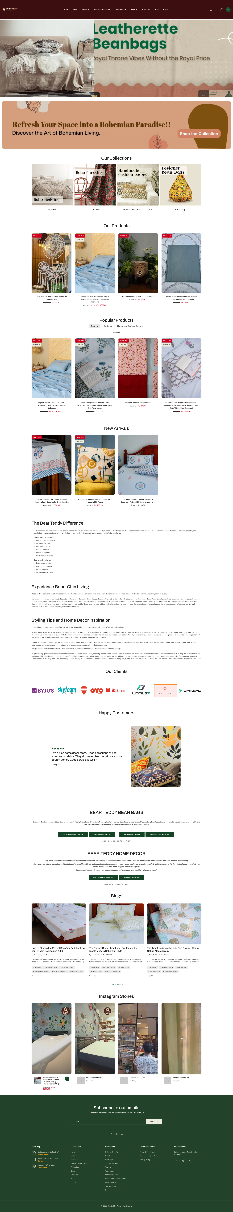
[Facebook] (111, 1134)
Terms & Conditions (147, 1152)
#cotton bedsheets (67, 967)
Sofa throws (110, 1156)
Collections (75, 1167)
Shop (73, 1156)
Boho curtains (110, 1182)
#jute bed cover (123, 967)
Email (77, 1121)
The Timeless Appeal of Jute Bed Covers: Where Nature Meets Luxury (173, 949)
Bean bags (109, 1160)
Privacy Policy (145, 1160)
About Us (74, 1160)
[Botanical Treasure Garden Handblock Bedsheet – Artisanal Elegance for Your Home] (138, 465)
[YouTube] (122, 1134)
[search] (211, 9)
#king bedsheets (96, 971)
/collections (6, 102)
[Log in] (216, 9)
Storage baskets (111, 1163)
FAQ (72, 1179)
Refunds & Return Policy (149, 1156)
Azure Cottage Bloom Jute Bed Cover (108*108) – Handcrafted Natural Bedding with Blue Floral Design (94, 405)
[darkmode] (228, 9)
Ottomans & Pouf (111, 1175)
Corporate (75, 1175)
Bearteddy (112, 1206)
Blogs (73, 1171)
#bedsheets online (51, 967)
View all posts (115, 984)
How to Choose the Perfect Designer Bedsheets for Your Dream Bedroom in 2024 (58, 949)
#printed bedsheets (76, 971)
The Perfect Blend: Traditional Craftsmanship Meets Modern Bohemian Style (113, 949)
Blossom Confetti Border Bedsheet (138, 403)
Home (73, 1152)
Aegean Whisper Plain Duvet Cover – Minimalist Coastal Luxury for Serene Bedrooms (95, 299)
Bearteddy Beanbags (79, 1163)
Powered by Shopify (124, 1206)
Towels (108, 1167)
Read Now (35, 976)
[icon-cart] (221, 9)
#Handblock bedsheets (41, 971)
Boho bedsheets (111, 1152)
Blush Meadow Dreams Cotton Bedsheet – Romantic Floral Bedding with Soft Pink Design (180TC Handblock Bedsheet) (181, 405)
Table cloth (109, 1171)
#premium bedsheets (59, 971)
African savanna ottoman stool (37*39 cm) (138, 296)
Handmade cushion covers (115, 1179)
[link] (43, 690)
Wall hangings (110, 1186)
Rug (106, 1190)
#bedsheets (37, 967)
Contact (74, 1182)
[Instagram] (116, 1134)
